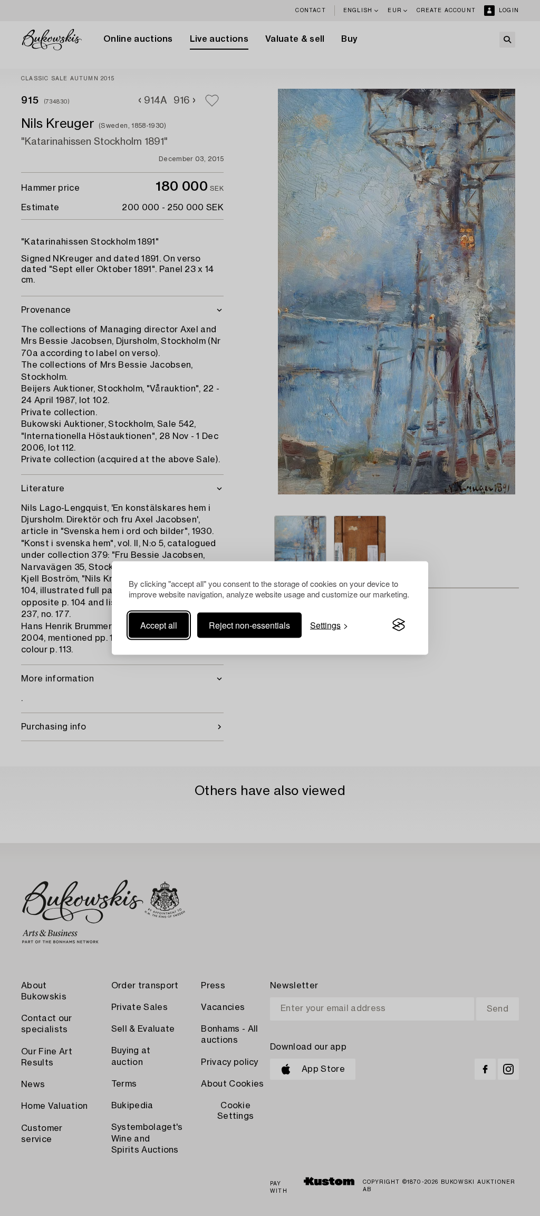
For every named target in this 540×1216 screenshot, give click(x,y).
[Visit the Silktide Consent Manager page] (398, 625)
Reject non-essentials (249, 625)
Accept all (158, 625)
